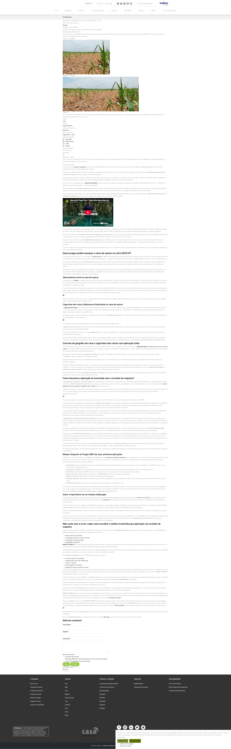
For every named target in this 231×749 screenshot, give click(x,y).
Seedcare (102, 708)
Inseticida (65, 130)
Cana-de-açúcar (69, 697)
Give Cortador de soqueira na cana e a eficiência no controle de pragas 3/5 (66, 671)
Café (66, 690)
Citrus (66, 712)
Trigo (66, 701)
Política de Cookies (125, 746)
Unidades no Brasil (35, 701)
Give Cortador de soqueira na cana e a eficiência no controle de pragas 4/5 (67, 671)
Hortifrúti (67, 704)
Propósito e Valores (35, 694)
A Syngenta (67, 10)
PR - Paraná (66, 146)
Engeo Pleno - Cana (68, 135)
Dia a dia (65, 669)
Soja (66, 683)
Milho (66, 687)
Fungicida (102, 704)
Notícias (65, 25)
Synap (153, 10)
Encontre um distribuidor (37, 704)
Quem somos (34, 683)
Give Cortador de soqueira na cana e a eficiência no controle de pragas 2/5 (65, 671)
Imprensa (114, 10)
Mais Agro (128, 10)
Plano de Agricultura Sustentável (178, 687)
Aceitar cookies (135, 741)
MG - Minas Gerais (68, 141)
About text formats (68, 654)
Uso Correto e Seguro (169, 10)
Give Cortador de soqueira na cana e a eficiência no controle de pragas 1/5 (63, 671)
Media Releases (138, 683)
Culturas (81, 10)
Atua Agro (102, 694)
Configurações (123, 741)
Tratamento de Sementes (107, 687)
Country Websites (145, 3)
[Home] (163, 3)
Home (64, 17)
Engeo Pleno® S (67, 126)
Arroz (66, 708)
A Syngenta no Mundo (36, 690)
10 (63, 155)
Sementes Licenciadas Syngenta (109, 683)
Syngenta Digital (104, 690)
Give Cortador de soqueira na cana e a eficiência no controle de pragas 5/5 (69, 671)
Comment (66, 639)
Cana (64, 121)
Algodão (67, 694)
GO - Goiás (66, 143)
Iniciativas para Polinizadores (177, 690)
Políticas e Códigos (35, 697)
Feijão (66, 715)
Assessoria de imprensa (141, 687)
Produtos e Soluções (97, 10)
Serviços (141, 10)
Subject (65, 632)
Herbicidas (102, 701)
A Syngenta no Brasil (36, 687)
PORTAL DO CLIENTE (103, 3)
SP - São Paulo (67, 139)
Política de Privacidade (126, 744)
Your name (67, 625)
